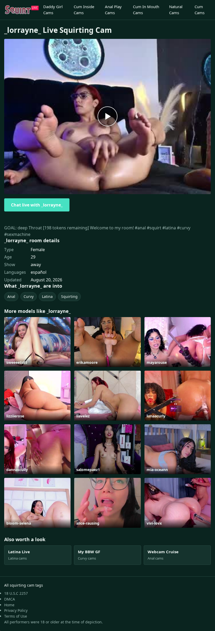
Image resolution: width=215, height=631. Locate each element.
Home (9, 604)
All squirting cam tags (23, 585)
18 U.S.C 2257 (16, 593)
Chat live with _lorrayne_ (37, 205)
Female (38, 249)
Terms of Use (15, 616)
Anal (11, 296)
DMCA (9, 599)
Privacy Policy (16, 610)
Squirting (69, 296)
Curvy (29, 296)
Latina (47, 296)
